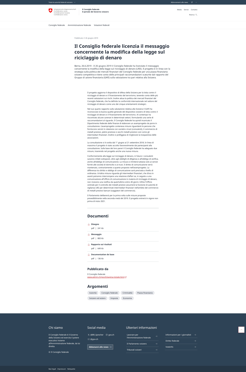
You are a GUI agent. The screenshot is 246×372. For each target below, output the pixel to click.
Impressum (61, 369)
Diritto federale (172, 341)
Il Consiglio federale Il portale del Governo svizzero (95, 10)
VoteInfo (169, 347)
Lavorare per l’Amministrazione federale (139, 336)
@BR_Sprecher (96, 334)
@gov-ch (94, 339)
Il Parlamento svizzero (137, 343)
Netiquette (71, 369)
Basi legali (52, 369)
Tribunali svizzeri (134, 349)
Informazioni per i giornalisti (178, 334)
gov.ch (111, 334)
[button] (56, 25)
